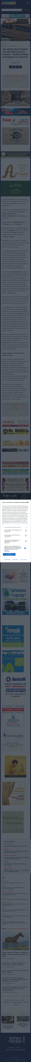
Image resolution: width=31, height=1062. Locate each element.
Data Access (15, 559)
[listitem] (15, 527)
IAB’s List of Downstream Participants (17, 522)
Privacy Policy (24, 559)
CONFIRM (9, 554)
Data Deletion (7, 559)
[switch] (25, 530)
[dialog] (15, 531)
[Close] (28, 502)
